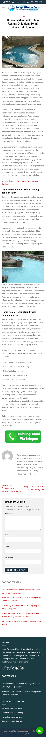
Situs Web (9, 558)
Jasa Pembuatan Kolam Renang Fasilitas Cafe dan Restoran (23, 622)
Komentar (9, 513)
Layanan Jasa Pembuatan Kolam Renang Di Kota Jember (12, 488)
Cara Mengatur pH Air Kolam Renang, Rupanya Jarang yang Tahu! (21, 607)
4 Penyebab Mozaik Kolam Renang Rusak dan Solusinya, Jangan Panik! (21, 591)
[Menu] (3, 8)
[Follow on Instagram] (9, 668)
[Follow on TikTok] (13, 668)
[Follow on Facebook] (4, 668)
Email (7, 546)
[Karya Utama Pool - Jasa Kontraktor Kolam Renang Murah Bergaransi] (24, 8)
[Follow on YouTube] (22, 668)
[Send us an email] (17, 668)
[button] (40, 730)
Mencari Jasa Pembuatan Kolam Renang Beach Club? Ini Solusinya (21, 599)
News (23, 16)
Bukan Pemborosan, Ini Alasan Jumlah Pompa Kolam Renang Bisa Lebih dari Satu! (21, 615)
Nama (8, 535)
